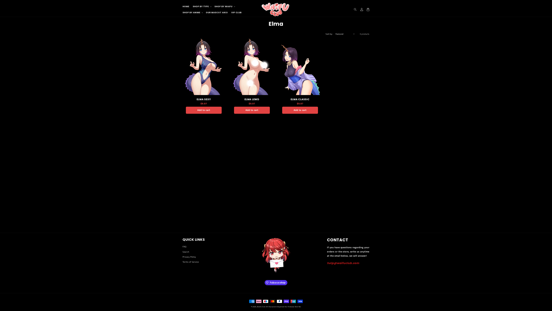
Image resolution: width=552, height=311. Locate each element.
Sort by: (329, 33)
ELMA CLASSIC (300, 99)
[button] (355, 9)
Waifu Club (261, 307)
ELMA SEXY (204, 99)
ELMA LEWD (252, 99)
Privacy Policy (189, 256)
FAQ (184, 246)
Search (186, 251)
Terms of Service (191, 261)
